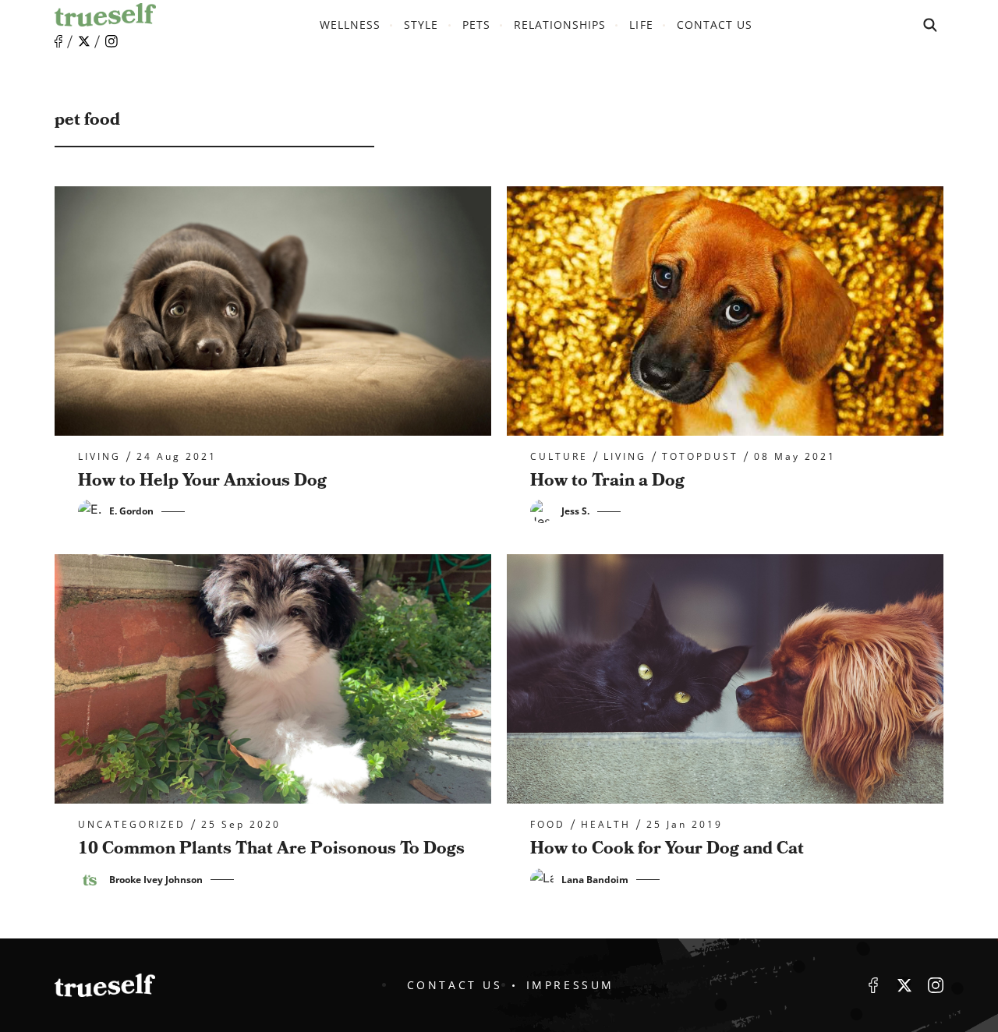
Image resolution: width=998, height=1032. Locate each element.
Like (58, 41)
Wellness (350, 24)
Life (641, 24)
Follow (84, 41)
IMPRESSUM (570, 984)
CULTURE (559, 456)
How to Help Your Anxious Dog (202, 480)
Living (99, 456)
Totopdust (700, 456)
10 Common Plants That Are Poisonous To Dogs (271, 848)
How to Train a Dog (607, 480)
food (547, 824)
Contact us (715, 24)
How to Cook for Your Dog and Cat (667, 848)
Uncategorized (132, 824)
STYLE (421, 24)
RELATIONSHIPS (560, 24)
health (606, 824)
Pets (476, 24)
